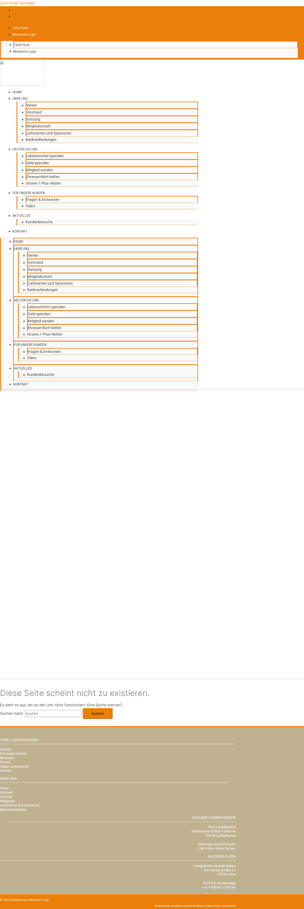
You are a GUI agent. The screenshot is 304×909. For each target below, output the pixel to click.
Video (30, 206)
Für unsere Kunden (28, 193)
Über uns (20, 99)
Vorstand (34, 112)
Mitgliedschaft (38, 126)
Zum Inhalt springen (17, 3)
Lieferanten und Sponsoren (48, 133)
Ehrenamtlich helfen (43, 177)
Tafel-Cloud (20, 28)
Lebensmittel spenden (45, 156)
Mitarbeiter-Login (23, 34)
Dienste (54, 899)
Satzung (33, 119)
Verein (31, 105)
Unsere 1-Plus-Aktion (43, 183)
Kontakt (20, 231)
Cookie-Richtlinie (193, 905)
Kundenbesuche (39, 222)
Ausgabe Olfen (222, 856)
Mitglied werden (39, 170)
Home (17, 92)
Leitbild (5, 749)
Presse (5, 762)
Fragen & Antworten (42, 199)
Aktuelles (21, 216)
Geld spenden (37, 163)
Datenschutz (212, 905)
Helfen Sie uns (24, 149)
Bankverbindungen (41, 139)
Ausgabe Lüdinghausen (213, 817)
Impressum (229, 905)
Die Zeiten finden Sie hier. (217, 848)
